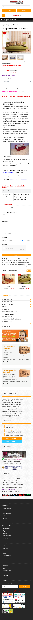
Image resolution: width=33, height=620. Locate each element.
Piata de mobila (7, 513)
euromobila (23, 266)
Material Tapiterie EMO (8, 79)
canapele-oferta (6, 266)
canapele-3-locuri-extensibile (9, 262)
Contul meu (6, 568)
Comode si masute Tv (8, 314)
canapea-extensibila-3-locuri (20, 260)
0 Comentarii (5, 89)
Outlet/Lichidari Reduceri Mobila (11, 319)
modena (29, 266)
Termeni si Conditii (8, 511)
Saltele (4, 307)
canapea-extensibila (7, 260)
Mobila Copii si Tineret (8, 299)
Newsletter (5, 575)
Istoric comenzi (7, 570)
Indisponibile (14, 24)
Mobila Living (5, 309)
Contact (5, 533)
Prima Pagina (5, 24)
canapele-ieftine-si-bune (24, 264)
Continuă (16, 255)
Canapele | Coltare (7, 304)
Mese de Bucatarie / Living (9, 311)
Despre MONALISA (8, 508)
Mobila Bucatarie (7, 321)
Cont (9, 10)
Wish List (5, 573)
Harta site (5, 538)
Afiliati (4, 553)
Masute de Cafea (7, 316)
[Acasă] (16, 3)
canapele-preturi (15, 266)
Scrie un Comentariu (18, 89)
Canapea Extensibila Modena (11, 26)
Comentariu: (5, 221)
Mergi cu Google (11, 438)
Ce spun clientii (7, 535)
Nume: (3, 214)
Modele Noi (6, 558)
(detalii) (23, 91)
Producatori (6, 548)
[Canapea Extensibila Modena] (16, 42)
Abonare (24, 586)
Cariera (5, 518)
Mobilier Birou (6, 326)
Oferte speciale (7, 555)
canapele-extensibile (23, 262)
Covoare (4, 324)
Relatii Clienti (6, 528)
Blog (4, 531)
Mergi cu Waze (10, 441)
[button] (30, 271)
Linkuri (4, 516)
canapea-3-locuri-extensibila (21, 259)
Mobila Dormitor (7, 302)
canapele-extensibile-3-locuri (9, 264)
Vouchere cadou (7, 551)
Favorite (24, 10)
